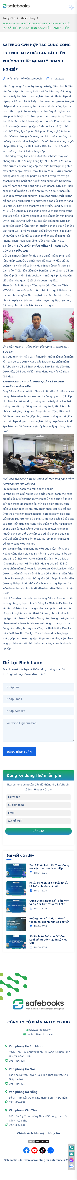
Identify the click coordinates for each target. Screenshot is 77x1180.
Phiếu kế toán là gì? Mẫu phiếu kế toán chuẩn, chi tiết (48, 884)
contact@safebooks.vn (40, 1034)
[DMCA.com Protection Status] (38, 1141)
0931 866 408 (17, 1060)
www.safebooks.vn (40, 1029)
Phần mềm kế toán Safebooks (25, 78)
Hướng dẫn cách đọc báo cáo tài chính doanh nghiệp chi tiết (49, 920)
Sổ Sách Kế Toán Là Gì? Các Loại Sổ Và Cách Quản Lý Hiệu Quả (48, 940)
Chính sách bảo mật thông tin (38, 1133)
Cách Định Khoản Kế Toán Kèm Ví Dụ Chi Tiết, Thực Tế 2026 (49, 902)
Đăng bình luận (19, 751)
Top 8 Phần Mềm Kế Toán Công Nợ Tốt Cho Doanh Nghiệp (49, 867)
